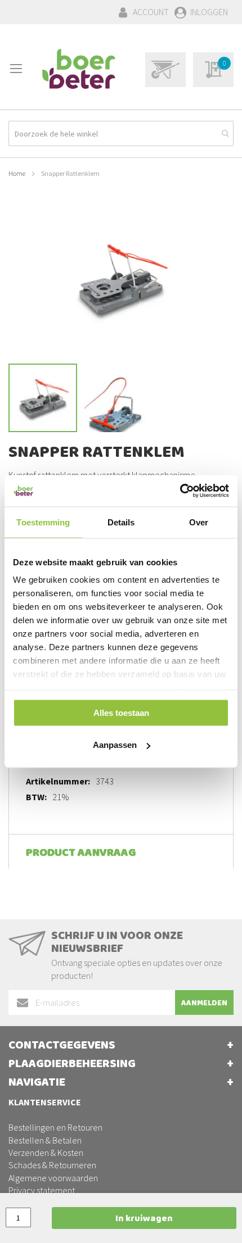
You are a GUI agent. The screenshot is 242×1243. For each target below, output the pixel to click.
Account (151, 11)
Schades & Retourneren (52, 1165)
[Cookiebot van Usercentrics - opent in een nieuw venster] (180, 491)
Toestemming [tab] (43, 522)
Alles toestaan (121, 712)
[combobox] (121, 133)
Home (16, 173)
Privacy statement (41, 1190)
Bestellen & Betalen (45, 1140)
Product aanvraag (81, 853)
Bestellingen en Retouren (55, 1127)
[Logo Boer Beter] (79, 69)
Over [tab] (198, 522)
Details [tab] (121, 522)
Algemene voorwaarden (53, 1177)
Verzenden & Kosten (45, 1152)
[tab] (121, 851)
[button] (112, 397)
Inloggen (209, 11)
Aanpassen (115, 745)
